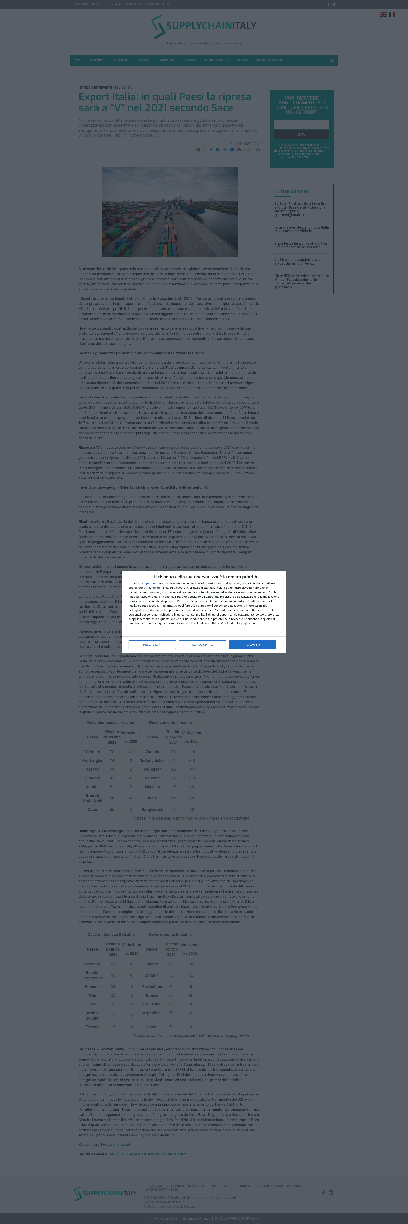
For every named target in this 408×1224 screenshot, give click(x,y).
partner (151, 583)
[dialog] (204, 612)
